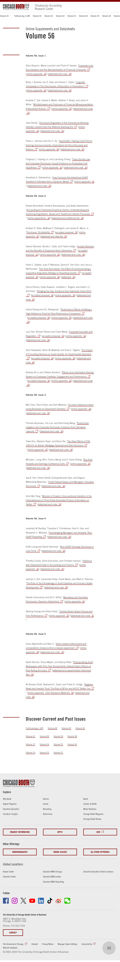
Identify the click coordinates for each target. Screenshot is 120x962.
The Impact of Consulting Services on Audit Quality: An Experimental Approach (59, 352)
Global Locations (13, 864)
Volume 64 (37, 16)
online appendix (34, 74)
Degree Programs (10, 803)
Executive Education (11, 809)
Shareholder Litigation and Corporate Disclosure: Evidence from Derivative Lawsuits (57, 427)
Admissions (47, 814)
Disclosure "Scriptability (38, 232)
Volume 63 (48, 16)
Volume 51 (58, 752)
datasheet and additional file (66, 218)
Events (45, 803)
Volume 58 (106, 16)
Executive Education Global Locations (98, 871)
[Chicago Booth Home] (16, 7)
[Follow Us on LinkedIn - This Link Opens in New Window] (41, 901)
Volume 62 (60, 16)
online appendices (37, 218)
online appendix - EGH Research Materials (49, 692)
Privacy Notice (47, 944)
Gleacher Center (9, 876)
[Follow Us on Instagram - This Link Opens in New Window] (15, 901)
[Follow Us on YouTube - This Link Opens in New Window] (32, 901)
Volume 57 (30, 744)
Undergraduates (20, 852)
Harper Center (8, 871)
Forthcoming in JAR (22, 16)
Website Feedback (10, 947)
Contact (13, 932)
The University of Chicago (13, 944)
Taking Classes (60, 852)
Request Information (20, 832)
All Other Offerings (100, 852)
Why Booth (7, 798)
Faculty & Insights (10, 814)
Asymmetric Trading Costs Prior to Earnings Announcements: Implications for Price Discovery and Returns (59, 145)
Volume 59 (95, 16)
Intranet (34, 944)
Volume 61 (71, 16)
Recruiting (47, 809)
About (85, 798)
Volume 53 (30, 752)
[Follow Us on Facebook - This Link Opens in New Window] (6, 901)
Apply (60, 832)
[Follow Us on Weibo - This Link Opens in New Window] (58, 901)
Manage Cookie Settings (67, 944)
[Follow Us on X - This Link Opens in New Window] (23, 901)
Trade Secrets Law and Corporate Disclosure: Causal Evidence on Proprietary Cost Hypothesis (58, 163)
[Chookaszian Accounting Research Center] (47, 7)
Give (98, 832)
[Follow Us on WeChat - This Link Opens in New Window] (67, 901)
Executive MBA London (52, 876)
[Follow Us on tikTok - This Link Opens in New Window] (50, 901)
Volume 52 (44, 752)
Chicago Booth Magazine (93, 814)
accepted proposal (64, 232)
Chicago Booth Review (92, 819)
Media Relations (89, 809)
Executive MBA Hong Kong (53, 881)
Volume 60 (83, 16)
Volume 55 (58, 744)
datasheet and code (57, 74)
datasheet (66, 277)
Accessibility (87, 944)
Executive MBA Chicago (52, 871)
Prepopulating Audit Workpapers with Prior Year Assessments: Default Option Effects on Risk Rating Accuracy (59, 666)
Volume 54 (72, 744)
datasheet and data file (52, 236)
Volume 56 (44, 744)
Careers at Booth (90, 803)
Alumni (46, 798)
